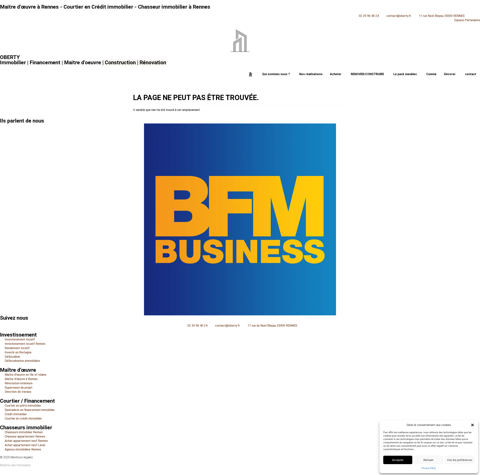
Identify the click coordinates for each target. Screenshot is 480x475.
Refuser (429, 460)
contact (470, 74)
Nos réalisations (310, 74)
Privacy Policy (429, 468)
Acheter (335, 74)
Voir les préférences (459, 460)
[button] (472, 425)
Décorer (450, 74)
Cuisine (431, 74)
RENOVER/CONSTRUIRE (367, 74)
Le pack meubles (405, 74)
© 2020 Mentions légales (16, 457)
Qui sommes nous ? (276, 74)
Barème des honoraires (15, 465)
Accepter (398, 460)
